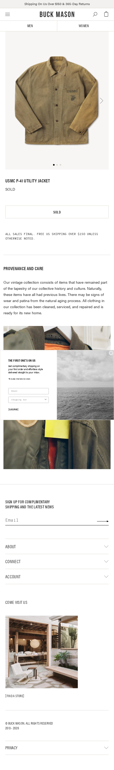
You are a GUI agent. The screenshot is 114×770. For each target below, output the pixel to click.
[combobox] (27, 400)
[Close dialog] (111, 353)
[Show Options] (45, 400)
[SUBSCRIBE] (13, 409)
